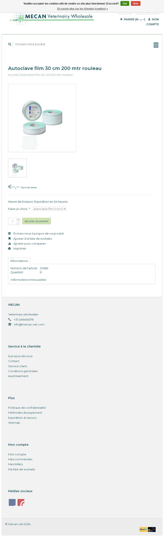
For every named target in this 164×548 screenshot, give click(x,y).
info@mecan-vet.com (29, 324)
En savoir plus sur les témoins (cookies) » (82, 8)
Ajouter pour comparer (29, 243)
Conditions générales (23, 371)
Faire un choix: (19, 209)
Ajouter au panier (36, 221)
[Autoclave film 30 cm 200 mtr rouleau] (42, 118)
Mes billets (15, 464)
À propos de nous (20, 356)
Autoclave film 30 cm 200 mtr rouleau (46, 74)
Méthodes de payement (25, 412)
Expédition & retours (22, 417)
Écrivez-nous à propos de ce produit (38, 233)
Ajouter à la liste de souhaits (32, 238)
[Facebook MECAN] (12, 502)
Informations (19, 261)
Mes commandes (20, 459)
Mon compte (17, 454)
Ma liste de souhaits (21, 469)
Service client (17, 366)
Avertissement (18, 376)
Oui (125, 3)
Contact (13, 361)
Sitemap (14, 422)
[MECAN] (56, 17)
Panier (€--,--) (134, 19)
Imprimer (19, 248)
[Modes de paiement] (143, 529)
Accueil (13, 74)
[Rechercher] (10, 44)
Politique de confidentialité (27, 407)
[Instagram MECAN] (21, 502)
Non (135, 3)
